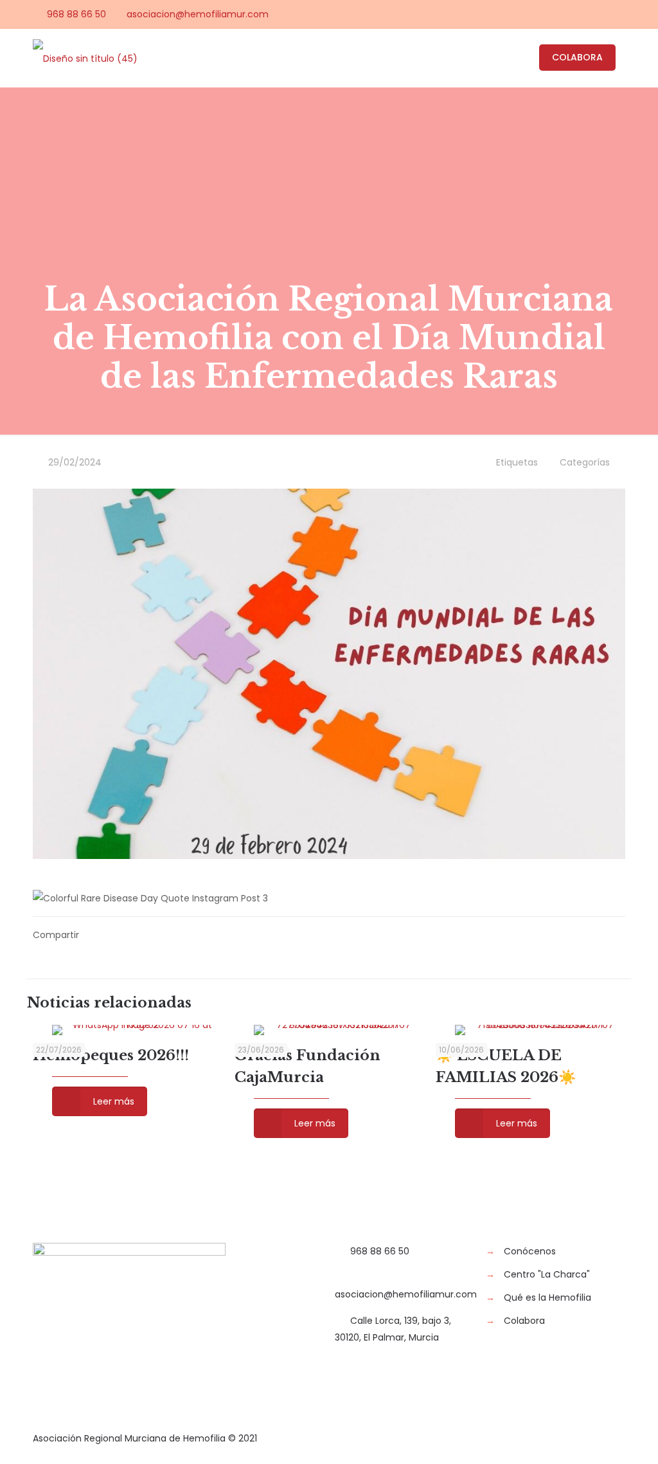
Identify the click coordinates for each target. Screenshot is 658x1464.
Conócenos (530, 1251)
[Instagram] (618, 14)
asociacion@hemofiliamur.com (198, 14)
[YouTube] (584, 14)
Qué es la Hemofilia (547, 1297)
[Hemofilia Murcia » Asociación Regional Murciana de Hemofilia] (85, 58)
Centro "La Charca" (547, 1274)
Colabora (524, 1320)
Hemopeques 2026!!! (111, 1055)
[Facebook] (549, 14)
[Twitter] (566, 14)
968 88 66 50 (76, 14)
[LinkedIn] (601, 14)
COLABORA (577, 57)
